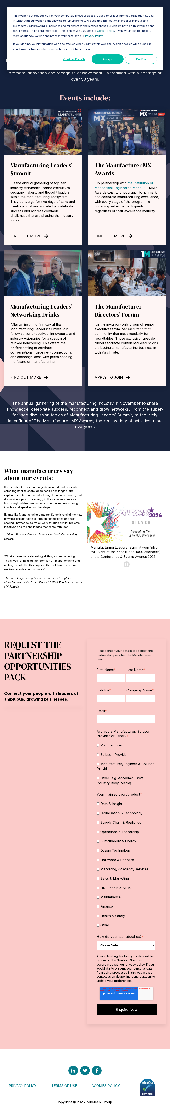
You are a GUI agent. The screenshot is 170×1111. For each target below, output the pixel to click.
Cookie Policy (105, 30)
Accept (107, 59)
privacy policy (135, 964)
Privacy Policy (93, 36)
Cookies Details (74, 59)
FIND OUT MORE (25, 236)
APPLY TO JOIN (109, 377)
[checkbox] (126, 763)
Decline (141, 59)
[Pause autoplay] (127, 564)
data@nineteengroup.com (134, 976)
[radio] (126, 745)
